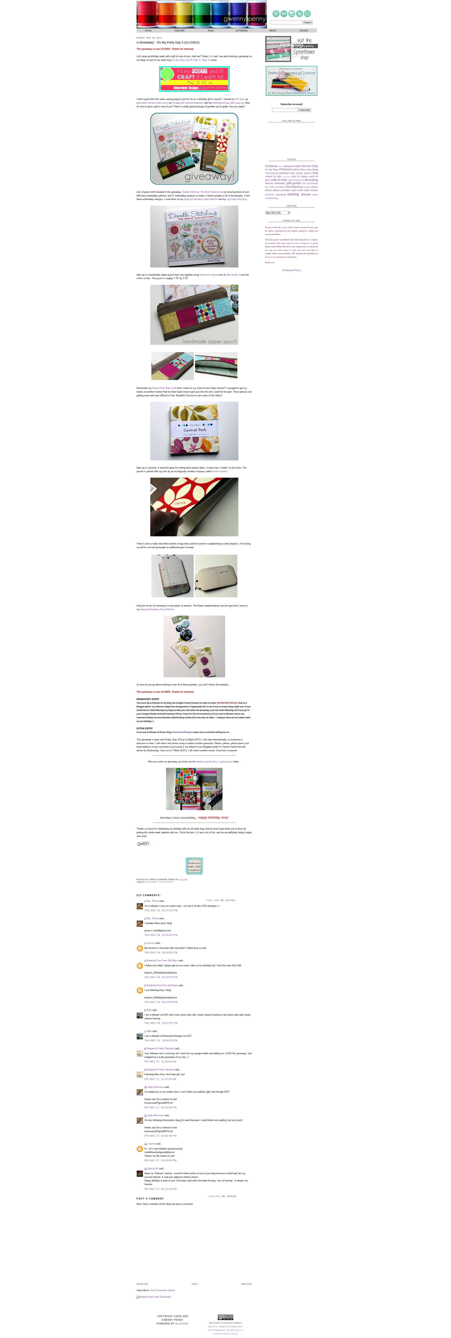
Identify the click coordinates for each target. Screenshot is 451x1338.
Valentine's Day (287, 173)
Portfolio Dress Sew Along (304, 169)
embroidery (280, 183)
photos (268, 190)
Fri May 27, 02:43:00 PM (160, 1107)
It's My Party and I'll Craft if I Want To (191, 60)
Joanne (151, 1143)
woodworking (271, 198)
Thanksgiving (271, 173)
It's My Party (165, 882)
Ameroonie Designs (182, 732)
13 (145, 1168)
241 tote (239, 99)
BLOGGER (181, 1323)
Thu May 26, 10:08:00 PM (161, 1040)
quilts (307, 190)
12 (145, 1144)
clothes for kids (273, 176)
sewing (293, 194)
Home (195, 1284)
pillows (276, 190)
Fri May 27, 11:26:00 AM (160, 1061)
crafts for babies (299, 176)
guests (297, 183)
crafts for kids (278, 179)
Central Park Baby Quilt (164, 388)
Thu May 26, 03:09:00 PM (161, 952)
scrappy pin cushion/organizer (187, 102)
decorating (311, 179)
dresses (269, 183)
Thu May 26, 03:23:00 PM (161, 977)
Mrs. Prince (153, 901)
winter (315, 194)
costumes (286, 177)
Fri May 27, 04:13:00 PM (160, 1189)
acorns (299, 173)
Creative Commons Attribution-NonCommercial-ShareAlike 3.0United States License (225, 1330)
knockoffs (279, 187)
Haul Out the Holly (306, 166)
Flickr (281, 166)
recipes (314, 190)
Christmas (271, 166)
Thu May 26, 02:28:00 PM (161, 935)
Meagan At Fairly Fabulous (160, 1048)
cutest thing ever (296, 180)
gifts (289, 183)
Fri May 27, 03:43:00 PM (160, 1160)
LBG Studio (232, 274)
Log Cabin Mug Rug (237, 199)
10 (145, 1087)
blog (315, 172)
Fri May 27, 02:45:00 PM (160, 1135)
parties (314, 187)
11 (145, 1115)
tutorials (306, 194)
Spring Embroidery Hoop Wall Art (201, 199)
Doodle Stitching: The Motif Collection (201, 192)
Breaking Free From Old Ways (162, 960)
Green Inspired (219, 471)
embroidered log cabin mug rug (228, 102)
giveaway (151, 882)
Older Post (246, 1284)
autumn (307, 173)
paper (307, 187)
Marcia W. (153, 1168)
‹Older (218, 1196)
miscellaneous (294, 186)
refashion (269, 194)
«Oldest (211, 1196)
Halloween (288, 166)
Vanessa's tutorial (209, 274)
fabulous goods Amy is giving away (214, 761)
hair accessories (310, 183)
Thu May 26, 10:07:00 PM (161, 1023)
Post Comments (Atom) (163, 1290)
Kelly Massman (156, 1087)
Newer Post (142, 1284)
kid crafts (269, 187)
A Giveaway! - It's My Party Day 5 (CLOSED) (168, 42)
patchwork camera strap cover (152, 102)
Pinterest (284, 169)
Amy (210, 56)
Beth (149, 1010)
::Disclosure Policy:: (291, 270)
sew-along (281, 194)
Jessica (151, 943)
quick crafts (297, 190)
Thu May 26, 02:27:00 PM (161, 910)
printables (286, 190)
